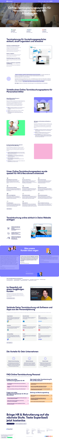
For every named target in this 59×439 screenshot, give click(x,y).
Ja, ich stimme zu (10, 437)
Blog (32, 432)
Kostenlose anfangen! (10, 423)
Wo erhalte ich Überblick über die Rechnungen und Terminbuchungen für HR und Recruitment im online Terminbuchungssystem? (38, 399)
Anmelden (51, 1)
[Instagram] (48, 436)
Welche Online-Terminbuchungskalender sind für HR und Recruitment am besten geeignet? (15, 401)
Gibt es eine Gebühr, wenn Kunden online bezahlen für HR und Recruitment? (40, 395)
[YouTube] (50, 436)
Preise (42, 1)
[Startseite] (9, 1)
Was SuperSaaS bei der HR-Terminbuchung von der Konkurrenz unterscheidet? (16, 383)
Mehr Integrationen (9, 342)
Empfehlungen (39, 432)
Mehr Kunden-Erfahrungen (29, 273)
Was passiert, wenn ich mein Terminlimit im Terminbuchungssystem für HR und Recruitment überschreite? (40, 389)
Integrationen (28, 432)
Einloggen (47, 1)
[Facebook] (45, 436)
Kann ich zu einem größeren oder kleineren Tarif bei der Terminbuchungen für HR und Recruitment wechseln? (39, 386)
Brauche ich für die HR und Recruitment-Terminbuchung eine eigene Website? (17, 386)
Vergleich (27, 433)
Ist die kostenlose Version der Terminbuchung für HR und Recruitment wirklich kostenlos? (41, 383)
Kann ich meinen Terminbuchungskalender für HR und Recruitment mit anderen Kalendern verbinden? (17, 398)
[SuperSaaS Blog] (51, 436)
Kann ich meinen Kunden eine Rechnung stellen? (38, 401)
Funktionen (39, 1)
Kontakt (33, 433)
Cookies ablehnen (4, 437)
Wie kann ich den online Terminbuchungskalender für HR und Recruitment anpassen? (16, 403)
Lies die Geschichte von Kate (10, 298)
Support (45, 1)
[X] (47, 436)
